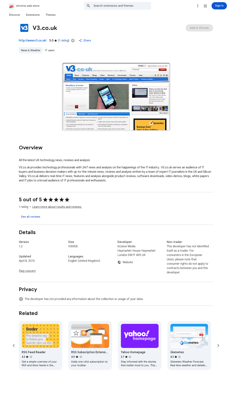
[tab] (14, 15)
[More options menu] (197, 5)
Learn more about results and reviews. (57, 207)
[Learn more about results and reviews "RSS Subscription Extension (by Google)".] (80, 356)
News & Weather (30, 50)
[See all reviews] (30, 216)
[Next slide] (218, 345)
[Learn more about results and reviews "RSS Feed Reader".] (30, 356)
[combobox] (122, 6)
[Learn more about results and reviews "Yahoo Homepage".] (130, 356)
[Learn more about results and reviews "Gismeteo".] (179, 356)
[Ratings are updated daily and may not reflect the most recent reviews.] (72, 40)
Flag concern (27, 271)
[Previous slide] (13, 345)
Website (128, 262)
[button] (205, 6)
